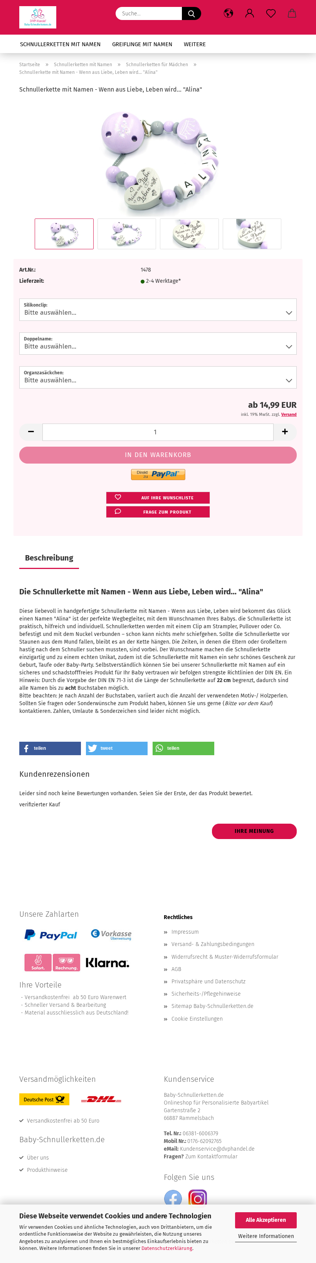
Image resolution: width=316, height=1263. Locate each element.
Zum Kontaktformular (211, 1156)
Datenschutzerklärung (166, 1248)
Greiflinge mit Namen (142, 44)
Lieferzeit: (31, 281)
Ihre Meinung (254, 831)
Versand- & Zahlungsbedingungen (212, 944)
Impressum (185, 932)
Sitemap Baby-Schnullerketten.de (212, 1006)
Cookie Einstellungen (197, 1019)
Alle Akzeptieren (266, 1220)
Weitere (195, 44)
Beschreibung (49, 557)
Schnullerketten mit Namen (60, 44)
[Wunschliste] (270, 13)
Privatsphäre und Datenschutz (208, 981)
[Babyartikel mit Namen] (40, 17)
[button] (228, 13)
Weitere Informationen (266, 1236)
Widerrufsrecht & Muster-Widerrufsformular (224, 957)
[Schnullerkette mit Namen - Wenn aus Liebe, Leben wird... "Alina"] (158, 158)
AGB (176, 969)
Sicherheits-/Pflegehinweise (206, 994)
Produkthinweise (47, 1170)
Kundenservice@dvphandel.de (217, 1149)
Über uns (38, 1158)
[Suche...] (191, 13)
